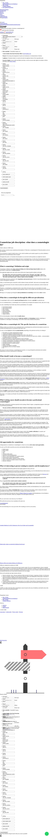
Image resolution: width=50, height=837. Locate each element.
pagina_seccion (6, 87)
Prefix (4, 701)
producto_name (6, 64)
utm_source (5, 138)
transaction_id (5, 109)
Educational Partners (4, 9)
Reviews (2, 11)
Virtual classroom (3, 16)
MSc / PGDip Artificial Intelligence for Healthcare (10, 3)
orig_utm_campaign (7, 146)
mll (3, 112)
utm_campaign (6, 127)
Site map (21, 612)
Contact (4, 606)
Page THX (5, 123)
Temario (4, 775)
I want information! (4, 503)
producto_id (5, 68)
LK (4, 640)
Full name (5, 37)
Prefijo (4, 42)
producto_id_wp (6, 72)
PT (3, 17)
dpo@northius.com (27, 53)
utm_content (5, 131)
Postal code (5, 47)
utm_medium (5, 134)
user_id (4, 101)
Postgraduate (5, 35)
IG (3, 640)
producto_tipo (5, 75)
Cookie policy (9, 612)
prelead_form (5, 90)
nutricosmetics (7, 419)
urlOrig (4, 171)
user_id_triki (5, 179)
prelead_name (5, 79)
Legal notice (2, 612)
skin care (45, 474)
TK (6, 640)
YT (2, 640)
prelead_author (6, 94)
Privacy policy (15, 612)
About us (2, 13)
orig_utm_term (6, 160)
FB (0, 640)
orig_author (5, 164)
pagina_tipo (5, 83)
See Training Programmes (8, 7)
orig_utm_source (6, 157)
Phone (4, 45)
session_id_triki (6, 181)
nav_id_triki (5, 184)
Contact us (2, 15)
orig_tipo (4, 168)
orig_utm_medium (6, 153)
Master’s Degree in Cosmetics (26, 493)
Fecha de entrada (6, 120)
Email (4, 40)
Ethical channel (6, 607)
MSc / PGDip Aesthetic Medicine (7, 6)
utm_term (5, 142)
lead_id (4, 105)
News (1, 14)
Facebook (2, 24)
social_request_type (7, 176)
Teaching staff (3, 10)
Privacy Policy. (13, 61)
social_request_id (6, 174)
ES (2, 17)
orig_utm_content (6, 149)
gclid (4, 116)
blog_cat (4, 98)
